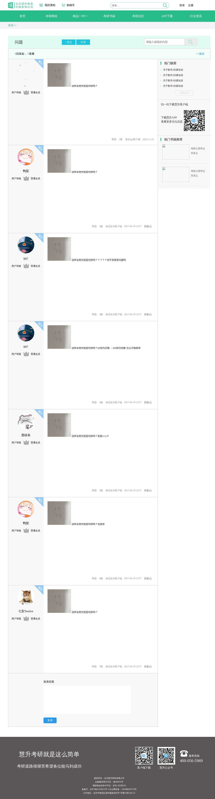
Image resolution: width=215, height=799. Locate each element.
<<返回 (200, 53)
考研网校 (51, 16)
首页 (22, 16)
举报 (114, 139)
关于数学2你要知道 (173, 70)
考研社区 (138, 16)
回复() (148, 226)
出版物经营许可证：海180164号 (109, 782)
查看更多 (184, 93)
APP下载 (167, 16)
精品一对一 (80, 16)
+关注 (68, 42)
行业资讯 (196, 16)
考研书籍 (109, 16)
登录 (182, 5)
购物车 (71, 5)
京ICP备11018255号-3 (99, 789)
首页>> (12, 25)
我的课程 (50, 5)
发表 (50, 720)
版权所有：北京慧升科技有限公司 (109, 778)
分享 (83, 42)
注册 (191, 5)
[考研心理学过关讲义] (175, 158)
